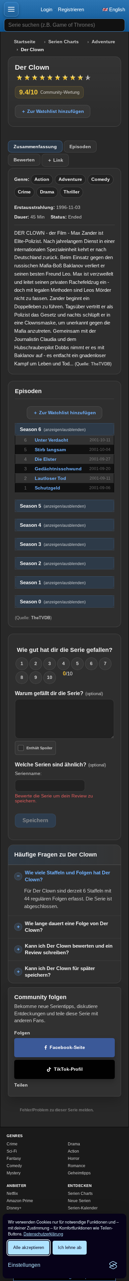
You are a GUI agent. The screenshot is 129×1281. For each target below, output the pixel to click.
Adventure (103, 41)
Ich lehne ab (69, 1247)
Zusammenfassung (35, 146)
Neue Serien (79, 1200)
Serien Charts (63, 41)
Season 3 (53, 544)
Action (41, 179)
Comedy (100, 179)
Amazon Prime (20, 1200)
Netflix (12, 1193)
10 (49, 677)
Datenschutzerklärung (43, 1234)
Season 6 (53, 429)
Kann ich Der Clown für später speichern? (60, 971)
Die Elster (45, 459)
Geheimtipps (79, 1173)
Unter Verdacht (51, 440)
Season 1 (53, 582)
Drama (47, 191)
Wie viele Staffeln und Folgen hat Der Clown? (67, 876)
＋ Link (55, 160)
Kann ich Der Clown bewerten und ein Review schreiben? (68, 949)
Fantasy (14, 1158)
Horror (73, 1158)
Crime (24, 191)
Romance (76, 1165)
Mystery (14, 1173)
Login (46, 9)
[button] (11, 9)
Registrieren (71, 9)
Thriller (71, 191)
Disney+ (14, 1208)
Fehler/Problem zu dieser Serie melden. (57, 1110)
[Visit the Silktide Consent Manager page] (113, 1265)
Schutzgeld (47, 487)
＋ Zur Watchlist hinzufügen (52, 111)
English (116, 9)
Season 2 (53, 563)
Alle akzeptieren (28, 1247)
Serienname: (28, 773)
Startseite (24, 41)
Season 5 (53, 506)
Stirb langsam (50, 449)
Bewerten (24, 159)
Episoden (80, 146)
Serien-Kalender (83, 1208)
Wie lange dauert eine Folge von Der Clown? (66, 927)
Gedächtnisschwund (58, 468)
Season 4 (53, 525)
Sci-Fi (12, 1151)
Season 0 (53, 601)
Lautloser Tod (50, 478)
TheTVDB (100, 363)
